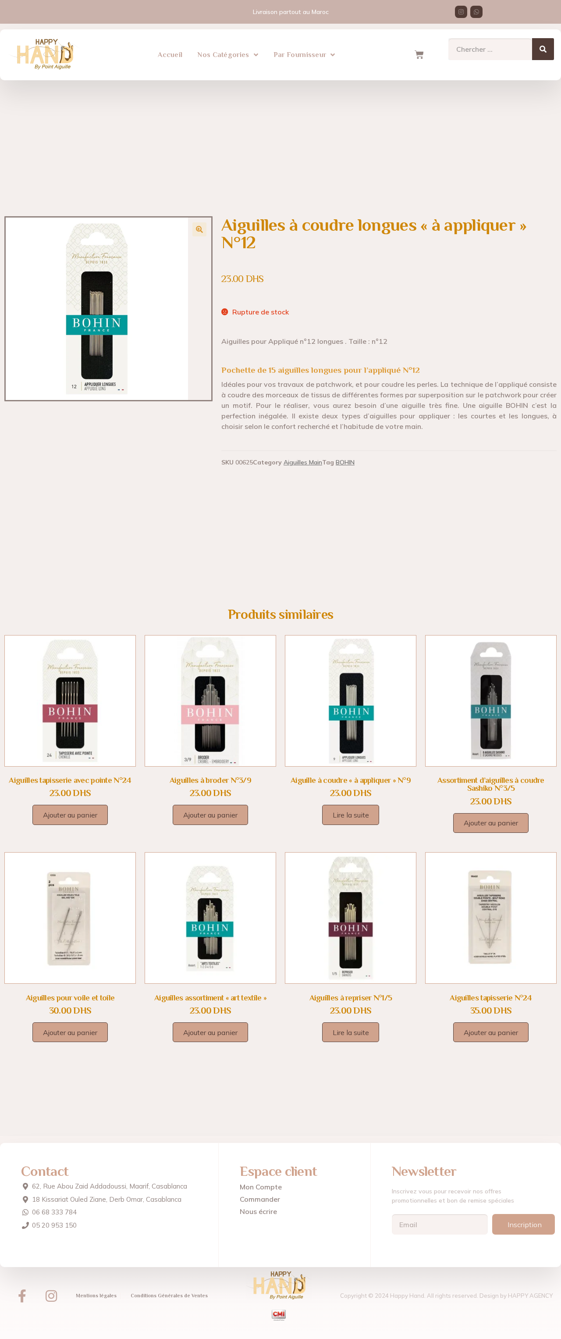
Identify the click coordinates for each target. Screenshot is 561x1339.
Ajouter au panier (70, 815)
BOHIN (345, 462)
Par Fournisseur (300, 55)
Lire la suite (351, 815)
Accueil (170, 55)
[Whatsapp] (476, 12)
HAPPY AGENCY (530, 1295)
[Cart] (419, 55)
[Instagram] (461, 12)
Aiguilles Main (303, 462)
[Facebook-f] (22, 1296)
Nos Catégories (223, 55)
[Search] (543, 49)
